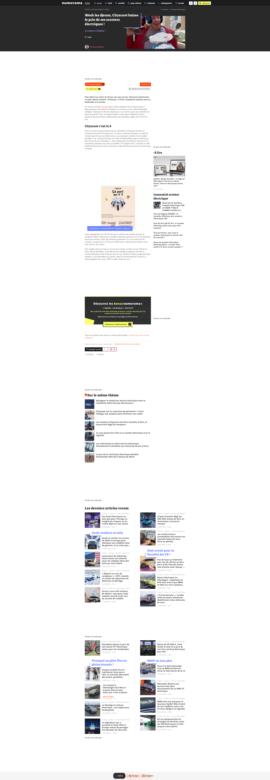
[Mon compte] (191, 3)
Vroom (165, 9)
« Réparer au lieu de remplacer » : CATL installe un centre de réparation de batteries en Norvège (115, 577)
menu (87, 3)
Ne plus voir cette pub (93, 79)
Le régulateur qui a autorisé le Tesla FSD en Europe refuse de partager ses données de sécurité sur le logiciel (115, 726)
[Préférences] (195, 3)
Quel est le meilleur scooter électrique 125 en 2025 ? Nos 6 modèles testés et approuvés (173, 206)
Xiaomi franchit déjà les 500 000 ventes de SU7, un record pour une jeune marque (170, 520)
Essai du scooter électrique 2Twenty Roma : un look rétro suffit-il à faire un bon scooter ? (167, 244)
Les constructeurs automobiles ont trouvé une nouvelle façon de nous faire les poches (171, 538)
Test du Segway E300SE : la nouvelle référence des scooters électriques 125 (167, 216)
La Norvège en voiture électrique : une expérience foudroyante (115, 707)
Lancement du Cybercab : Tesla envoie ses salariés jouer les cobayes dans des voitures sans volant (115, 559)
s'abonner (206, 3)
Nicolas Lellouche (97, 47)
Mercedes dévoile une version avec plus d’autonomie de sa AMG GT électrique (170, 687)
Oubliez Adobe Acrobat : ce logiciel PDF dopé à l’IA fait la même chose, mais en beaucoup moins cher (169, 182)
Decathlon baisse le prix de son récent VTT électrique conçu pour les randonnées (115, 646)
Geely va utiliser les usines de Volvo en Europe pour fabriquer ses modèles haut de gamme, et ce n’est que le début (116, 542)
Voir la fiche (108, 696)
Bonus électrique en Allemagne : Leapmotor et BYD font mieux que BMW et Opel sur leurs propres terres (170, 581)
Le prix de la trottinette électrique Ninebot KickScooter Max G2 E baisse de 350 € (117, 455)
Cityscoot (104, 106)
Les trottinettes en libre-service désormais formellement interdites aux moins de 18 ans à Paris (122, 444)
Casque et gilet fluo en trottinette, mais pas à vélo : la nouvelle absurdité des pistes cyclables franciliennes (115, 673)
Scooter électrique (178, 9)
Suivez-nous (145, 84)
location (100, 354)
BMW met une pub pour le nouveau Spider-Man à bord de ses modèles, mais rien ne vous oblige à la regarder (171, 705)
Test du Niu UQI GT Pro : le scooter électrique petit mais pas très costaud (168, 225)
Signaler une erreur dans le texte (127, 344)
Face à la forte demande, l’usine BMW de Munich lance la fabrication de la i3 (171, 668)
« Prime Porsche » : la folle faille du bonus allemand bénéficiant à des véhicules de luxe (171, 599)
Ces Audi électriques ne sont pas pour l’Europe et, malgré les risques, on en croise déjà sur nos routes (115, 520)
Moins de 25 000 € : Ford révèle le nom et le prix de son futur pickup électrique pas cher (171, 648)
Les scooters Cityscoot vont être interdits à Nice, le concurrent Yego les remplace (121, 423)
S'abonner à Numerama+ (116, 324)
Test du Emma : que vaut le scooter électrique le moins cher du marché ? (168, 235)
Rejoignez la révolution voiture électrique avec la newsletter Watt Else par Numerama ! (120, 401)
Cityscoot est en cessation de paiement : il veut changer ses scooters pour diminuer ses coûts (120, 412)
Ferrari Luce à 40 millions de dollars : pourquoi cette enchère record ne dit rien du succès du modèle (115, 595)
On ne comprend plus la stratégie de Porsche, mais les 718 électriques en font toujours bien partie (170, 723)
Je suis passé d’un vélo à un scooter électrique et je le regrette (123, 434)
